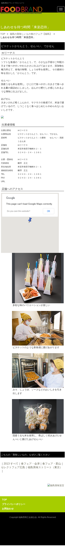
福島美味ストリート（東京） (45, 467)
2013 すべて (11, 463)
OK (48, 211)
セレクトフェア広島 (13, 467)
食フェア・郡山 (51, 463)
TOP (2, 34)
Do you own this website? (18, 211)
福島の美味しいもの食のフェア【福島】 (31, 34)
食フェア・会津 (30, 463)
